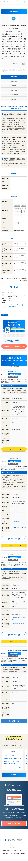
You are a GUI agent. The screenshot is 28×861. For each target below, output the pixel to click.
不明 (13, 527)
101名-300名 (17, 527)
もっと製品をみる (14, 721)
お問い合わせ (6, 853)
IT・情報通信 (15, 521)
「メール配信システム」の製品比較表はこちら (14, 346)
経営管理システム (8, 758)
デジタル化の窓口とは (9, 845)
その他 (13, 617)
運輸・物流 (18, 617)
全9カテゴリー (18, 767)
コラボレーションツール (9, 764)
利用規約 (19, 848)
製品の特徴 (14, 77)
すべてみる (13, 775)
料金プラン (14, 90)
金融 (19, 521)
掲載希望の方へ (24, 2)
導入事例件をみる (14, 538)
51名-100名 (21, 623)
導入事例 (14, 99)
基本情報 (14, 86)
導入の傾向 (14, 81)
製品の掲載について (15, 853)
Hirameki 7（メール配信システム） (17, 650)
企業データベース (8, 761)
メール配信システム (9, 6)
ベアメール (11, 554)
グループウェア (16, 761)
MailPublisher (12, 371)
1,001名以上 (15, 623)
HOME (2, 6)
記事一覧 (19, 2)
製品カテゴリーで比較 (12, 2)
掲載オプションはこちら (14, 823)
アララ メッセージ (13, 458)
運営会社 (23, 853)
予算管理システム (17, 758)
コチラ (3, 71)
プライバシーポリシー (18, 851)
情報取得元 (23, 64)
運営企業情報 (14, 95)
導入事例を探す (3, 2)
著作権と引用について (7, 851)
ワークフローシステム (9, 755)
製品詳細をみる (14, 374)
